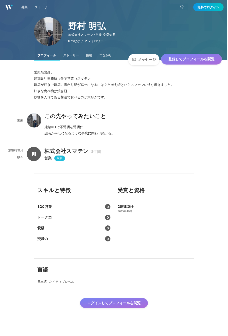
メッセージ (147, 59)
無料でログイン (208, 7)
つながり (105, 55)
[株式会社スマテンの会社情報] (34, 154)
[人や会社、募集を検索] (182, 7)
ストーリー (71, 55)
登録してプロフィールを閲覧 (191, 59)
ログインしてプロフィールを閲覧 (114, 303)
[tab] (47, 55)
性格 (89, 55)
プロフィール (46, 55)
